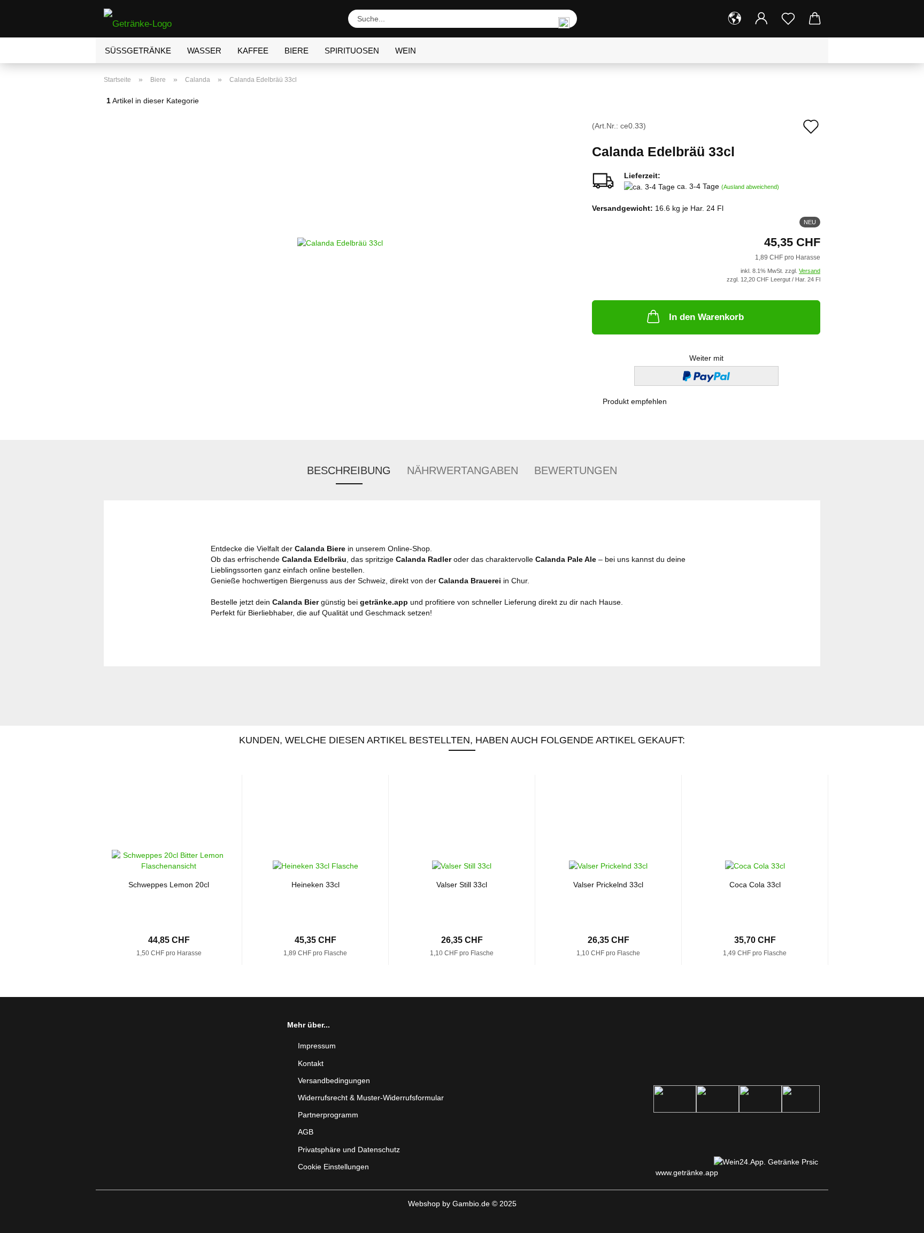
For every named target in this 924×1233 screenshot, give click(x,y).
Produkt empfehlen (635, 401)
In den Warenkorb (706, 317)
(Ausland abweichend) (750, 187)
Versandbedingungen (334, 1080)
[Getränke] (142, 18)
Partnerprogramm (328, 1114)
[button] (734, 18)
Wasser (204, 50)
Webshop (424, 1203)
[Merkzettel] (788, 18)
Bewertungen (575, 470)
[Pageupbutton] (895, 1217)
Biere (296, 50)
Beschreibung (349, 470)
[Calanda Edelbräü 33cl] (340, 242)
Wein (405, 50)
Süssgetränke (138, 50)
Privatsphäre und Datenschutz (349, 1149)
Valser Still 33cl (461, 884)
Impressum (317, 1045)
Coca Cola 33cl (755, 884)
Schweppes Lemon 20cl (168, 884)
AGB (305, 1132)
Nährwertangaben (462, 470)
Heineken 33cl (315, 884)
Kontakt (311, 1063)
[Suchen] (563, 19)
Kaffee (252, 50)
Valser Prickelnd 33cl (608, 884)
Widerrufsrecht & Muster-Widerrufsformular (371, 1097)
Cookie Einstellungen (333, 1166)
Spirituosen (352, 50)
